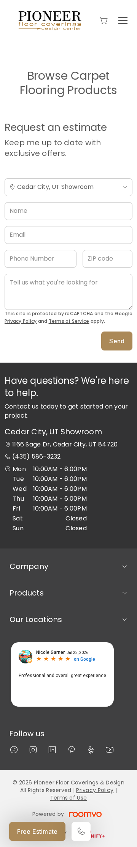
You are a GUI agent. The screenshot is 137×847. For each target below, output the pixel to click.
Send (116, 341)
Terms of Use (68, 797)
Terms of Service (69, 321)
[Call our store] (81, 831)
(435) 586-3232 (36, 456)
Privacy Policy (21, 321)
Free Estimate (37, 831)
